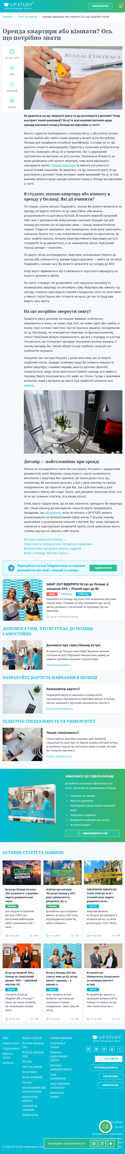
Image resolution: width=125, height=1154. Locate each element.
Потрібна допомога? (106, 1067)
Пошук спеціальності (62, 733)
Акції (5, 1037)
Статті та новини (28, 16)
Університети (11, 1043)
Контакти (8, 1062)
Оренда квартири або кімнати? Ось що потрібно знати (75, 16)
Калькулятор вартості (63, 689)
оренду (29, 385)
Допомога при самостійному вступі (73, 645)
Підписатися (103, 567)
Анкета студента (32, 1037)
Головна (8, 16)
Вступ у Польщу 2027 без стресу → (47, 553)
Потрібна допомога (58, 665)
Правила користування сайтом (58, 1056)
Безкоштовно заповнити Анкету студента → (54, 548)
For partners (110, 1076)
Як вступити (29, 1071)
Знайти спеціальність (59, 756)
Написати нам (110, 1085)
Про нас (27, 1082)
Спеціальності (11, 1048)
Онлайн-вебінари (61, 1037)
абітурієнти (53, 513)
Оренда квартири (63, 165)
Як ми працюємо (32, 1076)
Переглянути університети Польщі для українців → (59, 544)
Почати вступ (100, 6)
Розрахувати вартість (59, 708)
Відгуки (27, 1061)
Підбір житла (30, 1114)
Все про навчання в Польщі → (45, 539)
